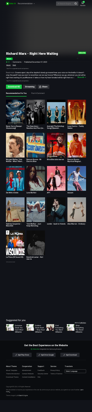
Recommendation (25, 3)
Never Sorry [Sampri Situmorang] (14, 127)
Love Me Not (31, 193)
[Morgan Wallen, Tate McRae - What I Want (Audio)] (15, 145)
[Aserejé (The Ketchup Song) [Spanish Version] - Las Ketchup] (56, 112)
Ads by (80, 322)
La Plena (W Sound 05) (14, 257)
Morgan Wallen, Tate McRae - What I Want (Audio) (14, 161)
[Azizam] (76, 178)
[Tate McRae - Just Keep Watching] (35, 209)
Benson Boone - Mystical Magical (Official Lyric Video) (75, 161)
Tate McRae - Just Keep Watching (33, 225)
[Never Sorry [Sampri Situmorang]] (15, 112)
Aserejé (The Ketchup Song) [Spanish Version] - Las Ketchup (56, 128)
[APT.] (56, 178)
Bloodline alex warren (55, 159)
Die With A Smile (12, 193)
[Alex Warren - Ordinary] (76, 209)
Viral (14, 65)
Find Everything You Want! (59, 328)
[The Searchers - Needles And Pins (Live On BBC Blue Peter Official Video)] (35, 112)
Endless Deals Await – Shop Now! (40, 328)
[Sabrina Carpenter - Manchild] (15, 209)
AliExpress (18, 332)
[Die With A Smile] (15, 178)
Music (8, 65)
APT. (49, 193)
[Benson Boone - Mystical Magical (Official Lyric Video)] (76, 145)
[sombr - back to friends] (56, 209)
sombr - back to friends (56, 224)
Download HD (14, 87)
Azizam (70, 193)
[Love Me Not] (35, 178)
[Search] (75, 3)
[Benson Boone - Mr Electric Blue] (35, 145)
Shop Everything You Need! (80, 328)
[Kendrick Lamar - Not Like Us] (35, 242)
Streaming (29, 87)
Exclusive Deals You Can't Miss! (19, 328)
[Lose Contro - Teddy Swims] (76, 112)
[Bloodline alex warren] (56, 145)
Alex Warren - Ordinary (76, 224)
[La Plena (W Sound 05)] (15, 242)
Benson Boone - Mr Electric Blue (34, 160)
